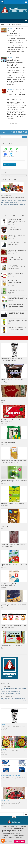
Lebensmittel (10, 28)
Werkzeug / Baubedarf (14, 775)
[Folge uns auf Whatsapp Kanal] (23, 132)
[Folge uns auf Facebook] (16, 132)
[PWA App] (12, 132)
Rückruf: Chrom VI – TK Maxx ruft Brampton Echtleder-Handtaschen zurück (16, 313)
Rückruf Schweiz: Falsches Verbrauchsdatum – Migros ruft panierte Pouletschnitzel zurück (16, 282)
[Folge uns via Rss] (21, 132)
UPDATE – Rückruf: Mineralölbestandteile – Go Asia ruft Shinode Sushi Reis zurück (16, 267)
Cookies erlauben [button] (19, 841)
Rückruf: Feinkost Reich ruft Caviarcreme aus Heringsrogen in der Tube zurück (17, 221)
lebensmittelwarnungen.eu (7, 696)
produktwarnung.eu (5, 686)
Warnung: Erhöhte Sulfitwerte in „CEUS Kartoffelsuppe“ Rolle (14, 33)
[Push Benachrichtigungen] (3, 841)
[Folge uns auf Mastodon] (14, 132)
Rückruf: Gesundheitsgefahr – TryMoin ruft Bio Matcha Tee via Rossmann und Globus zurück (17, 290)
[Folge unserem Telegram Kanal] (26, 132)
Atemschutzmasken (6, 774)
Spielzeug (3, 749)
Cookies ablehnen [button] (7, 841)
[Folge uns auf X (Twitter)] (19, 132)
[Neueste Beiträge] (5, 215)
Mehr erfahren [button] (18, 837)
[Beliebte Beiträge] (14, 215)
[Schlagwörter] (22, 215)
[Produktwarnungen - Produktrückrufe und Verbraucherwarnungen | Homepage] (14, 9)
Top (9, 800)
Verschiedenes (4, 775)
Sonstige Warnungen (16, 774)
